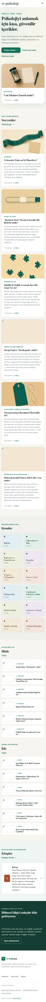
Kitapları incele (7, 858)
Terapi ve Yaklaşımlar (13, 347)
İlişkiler (7, 157)
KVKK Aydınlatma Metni (30, 990)
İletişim (23, 976)
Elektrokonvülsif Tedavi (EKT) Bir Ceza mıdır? (22, 479)
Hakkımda (4, 976)
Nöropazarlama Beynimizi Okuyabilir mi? (22, 414)
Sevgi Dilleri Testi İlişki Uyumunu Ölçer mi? (28, 764)
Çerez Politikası (6, 993)
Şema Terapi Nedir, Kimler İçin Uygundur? (27, 830)
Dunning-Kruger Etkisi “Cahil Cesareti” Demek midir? (27, 804)
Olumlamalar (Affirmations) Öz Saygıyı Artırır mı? (27, 777)
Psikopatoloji (10, 282)
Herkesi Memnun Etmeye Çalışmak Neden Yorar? (28, 720)
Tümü (3, 655)
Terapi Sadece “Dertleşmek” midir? (21, 350)
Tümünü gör (6, 124)
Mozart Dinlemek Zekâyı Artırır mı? (29, 790)
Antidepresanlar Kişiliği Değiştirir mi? (28, 693)
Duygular (8, 91)
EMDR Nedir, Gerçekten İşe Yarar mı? (28, 733)
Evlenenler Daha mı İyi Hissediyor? (20, 160)
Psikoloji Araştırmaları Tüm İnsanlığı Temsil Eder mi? (29, 680)
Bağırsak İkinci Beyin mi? (25, 706)
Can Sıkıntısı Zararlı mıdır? (19, 95)
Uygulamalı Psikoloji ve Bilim (16, 409)
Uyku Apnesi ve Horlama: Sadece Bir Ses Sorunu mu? (29, 817)
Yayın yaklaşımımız (11, 941)
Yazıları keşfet (9, 50)
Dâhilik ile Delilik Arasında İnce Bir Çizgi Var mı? (21, 286)
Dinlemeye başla (29, 50)
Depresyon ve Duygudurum (15, 474)
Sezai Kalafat (17, 998)
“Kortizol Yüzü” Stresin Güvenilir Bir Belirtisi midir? (22, 221)
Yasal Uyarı (14, 976)
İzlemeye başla (7, 56)
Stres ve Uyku (10, 216)
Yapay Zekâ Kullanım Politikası (11, 990)
